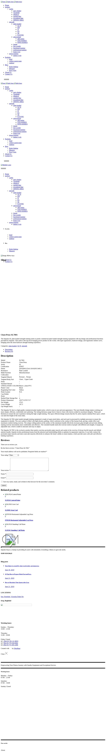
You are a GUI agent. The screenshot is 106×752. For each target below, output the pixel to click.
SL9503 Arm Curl (11, 510)
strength (24, 346)
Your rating (5, 455)
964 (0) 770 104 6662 (11, 643)
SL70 (19, 346)
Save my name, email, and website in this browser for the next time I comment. (29, 482)
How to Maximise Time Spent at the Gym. (17, 582)
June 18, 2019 (9, 570)
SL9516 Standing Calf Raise (15, 530)
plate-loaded (13, 346)
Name (3, 474)
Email (3, 478)
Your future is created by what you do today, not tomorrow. (22, 566)
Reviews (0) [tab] (9, 351)
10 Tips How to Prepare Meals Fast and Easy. (18, 574)
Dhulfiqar (17, 648)
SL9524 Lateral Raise (12, 500)
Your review (5, 470)
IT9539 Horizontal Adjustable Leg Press (19, 520)
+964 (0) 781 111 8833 (10, 641)
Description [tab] (9, 349)
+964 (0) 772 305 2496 (10, 645)
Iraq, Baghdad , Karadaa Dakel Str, (12, 597)
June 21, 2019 (9, 578)
